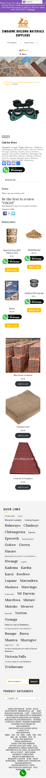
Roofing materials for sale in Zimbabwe (18, 628)
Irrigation (24, 562)
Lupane (5, 154)
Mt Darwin (26, 593)
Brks (7, 735)
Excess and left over (20, 746)
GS (18, 735)
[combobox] (23, 698)
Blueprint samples (13, 520)
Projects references (23, 756)
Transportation (23, 763)
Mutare (22, 156)
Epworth (18, 149)
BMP (39, 711)
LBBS (28, 735)
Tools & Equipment (24, 82)
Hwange (5, 151)
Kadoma (14, 151)
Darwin (31, 532)
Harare (40, 149)
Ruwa (27, 158)
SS (35, 737)
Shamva (34, 158)
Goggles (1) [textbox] (21, 698)
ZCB (28, 769)
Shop (13, 82)
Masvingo (34, 154)
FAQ (35, 746)
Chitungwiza (7, 149)
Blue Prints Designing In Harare (23, 717)
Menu (24, 54)
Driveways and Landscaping (23, 728)
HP (32, 711)
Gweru (33, 149)
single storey (9, 645)
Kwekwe (35, 151)
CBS (13, 735)
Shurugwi (6, 160)
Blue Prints (11, 711)
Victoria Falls (17, 160)
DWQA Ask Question (23, 739)
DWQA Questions (23, 741)
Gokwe (26, 149)
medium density (9, 594)
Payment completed (23, 754)
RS (16, 737)
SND (30, 737)
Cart (27, 713)
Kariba (22, 151)
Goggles (7, 84)
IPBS (23, 735)
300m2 (20, 516)
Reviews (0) (10, 180)
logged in (17, 206)
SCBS (29, 759)
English (28, 2)
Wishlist (20, 769)
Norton (5, 158)
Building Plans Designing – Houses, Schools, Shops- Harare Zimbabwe (23, 721)
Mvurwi (37, 156)
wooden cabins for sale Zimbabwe (18, 662)
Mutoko (29, 156)
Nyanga (13, 158)
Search (34, 681)
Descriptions (23, 733)
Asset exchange (16, 709)
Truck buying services (20, 767)
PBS (34, 735)
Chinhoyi (38, 147)
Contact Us (23, 730)
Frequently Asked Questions (23, 748)
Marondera (14, 154)
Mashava (25, 154)
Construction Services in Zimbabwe (23, 715)
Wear (36, 82)
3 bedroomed (10, 516)
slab (18, 645)
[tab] (10, 180)
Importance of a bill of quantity (23, 750)
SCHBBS (23, 737)
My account (17, 752)
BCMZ (28, 709)
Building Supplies (32, 520)
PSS (39, 735)
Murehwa (13, 156)
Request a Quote (16, 759)
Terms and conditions (28, 761)
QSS (12, 737)
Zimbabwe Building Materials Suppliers (23, 33)
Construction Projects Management (23, 725)
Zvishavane (29, 160)
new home (30, 752)
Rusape (20, 158)
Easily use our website (23, 743)
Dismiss (31, 9)
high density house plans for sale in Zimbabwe (20, 556)
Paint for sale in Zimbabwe (17, 624)
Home (6, 82)
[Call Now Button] (23, 773)
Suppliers (11, 761)
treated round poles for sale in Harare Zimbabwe (21, 649)
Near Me (8, 613)
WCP (35, 767)
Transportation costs (23, 765)
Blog (35, 709)
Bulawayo (29, 147)
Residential (24, 711)
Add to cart (12, 270)
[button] (5, 213)
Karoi (28, 151)
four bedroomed (27, 539)
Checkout (36, 713)
